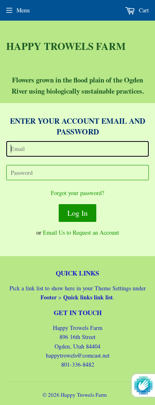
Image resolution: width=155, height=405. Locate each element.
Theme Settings (113, 288)
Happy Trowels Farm (66, 46)
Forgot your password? (77, 193)
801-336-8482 (77, 364)
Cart (143, 10)
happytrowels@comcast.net (78, 355)
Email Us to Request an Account (81, 232)
